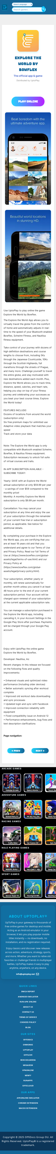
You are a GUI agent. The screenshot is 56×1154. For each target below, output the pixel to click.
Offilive (28, 1055)
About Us (28, 1007)
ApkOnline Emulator (28, 1098)
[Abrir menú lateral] (4, 7)
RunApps (28, 1080)
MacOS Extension (28, 1108)
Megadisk (28, 1065)
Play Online (28, 101)
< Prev (16, 750)
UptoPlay (28, 1050)
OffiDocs (28, 1039)
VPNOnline (28, 1070)
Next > (40, 750)
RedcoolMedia (28, 1060)
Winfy (28, 1075)
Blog (28, 1027)
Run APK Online (28, 1001)
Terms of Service (28, 1017)
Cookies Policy (28, 1022)
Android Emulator (28, 996)
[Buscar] (43, 9)
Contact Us (28, 1012)
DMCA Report (28, 991)
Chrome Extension (28, 1103)
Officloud (28, 1085)
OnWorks (28, 1044)
